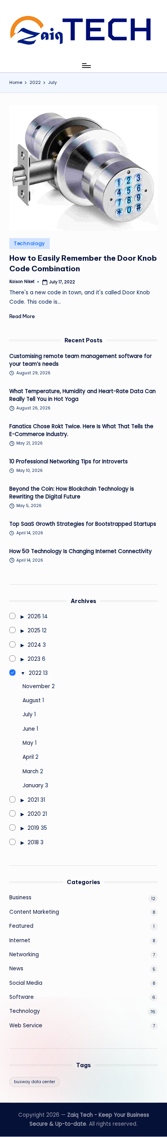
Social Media (25, 983)
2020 (34, 814)
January (33, 785)
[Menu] (86, 65)
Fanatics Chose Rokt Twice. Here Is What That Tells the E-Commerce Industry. (81, 430)
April (28, 757)
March (30, 771)
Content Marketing (34, 912)
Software (21, 997)
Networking (24, 954)
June (29, 729)
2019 (33, 828)
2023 (34, 659)
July (28, 714)
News (16, 968)
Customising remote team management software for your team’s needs (80, 360)
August (32, 700)
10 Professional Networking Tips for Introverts (68, 461)
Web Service (25, 1025)
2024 (34, 645)
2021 (33, 800)
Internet (19, 940)
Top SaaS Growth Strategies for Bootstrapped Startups (82, 524)
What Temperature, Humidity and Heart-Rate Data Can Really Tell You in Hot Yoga (82, 395)
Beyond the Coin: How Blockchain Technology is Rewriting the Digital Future (71, 492)
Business (20, 897)
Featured (21, 926)
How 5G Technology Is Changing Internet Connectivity (80, 551)
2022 (35, 673)
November (36, 686)
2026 (34, 616)
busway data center (34, 1082)
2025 (34, 630)
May (28, 743)
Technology (29, 243)
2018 (33, 842)
